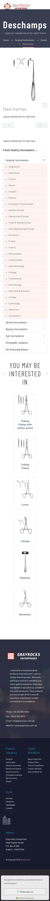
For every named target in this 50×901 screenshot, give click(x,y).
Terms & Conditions (36, 765)
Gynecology (14, 303)
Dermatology (15, 284)
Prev (9, 125)
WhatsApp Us (26, 891)
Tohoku (25, 541)
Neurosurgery (15, 253)
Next (41, 125)
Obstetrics (14, 309)
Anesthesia (14, 172)
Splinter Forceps (16, 210)
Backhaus (25, 614)
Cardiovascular (15, 259)
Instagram (10, 801)
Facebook (10, 804)
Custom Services (35, 768)
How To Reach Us (35, 772)
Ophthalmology (16, 266)
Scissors (12, 197)
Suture (12, 185)
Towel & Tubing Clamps (20, 222)
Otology (13, 272)
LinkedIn (9, 808)
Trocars (12, 179)
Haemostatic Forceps (19, 216)
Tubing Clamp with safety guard (25, 424)
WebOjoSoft (25, 859)
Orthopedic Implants (17, 342)
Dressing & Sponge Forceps (21, 228)
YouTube (9, 798)
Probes (12, 241)
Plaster (12, 247)
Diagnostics (14, 166)
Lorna (25, 504)
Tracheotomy (15, 278)
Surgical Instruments (17, 160)
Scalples (13, 191)
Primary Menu (44, 6)
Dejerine (25, 578)
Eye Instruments (15, 335)
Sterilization (15, 315)
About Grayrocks (34, 759)
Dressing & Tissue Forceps (21, 204)
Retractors (14, 235)
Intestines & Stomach (19, 291)
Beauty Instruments (16, 329)
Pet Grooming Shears (17, 349)
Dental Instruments (16, 322)
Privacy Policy (33, 762)
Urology (12, 297)
